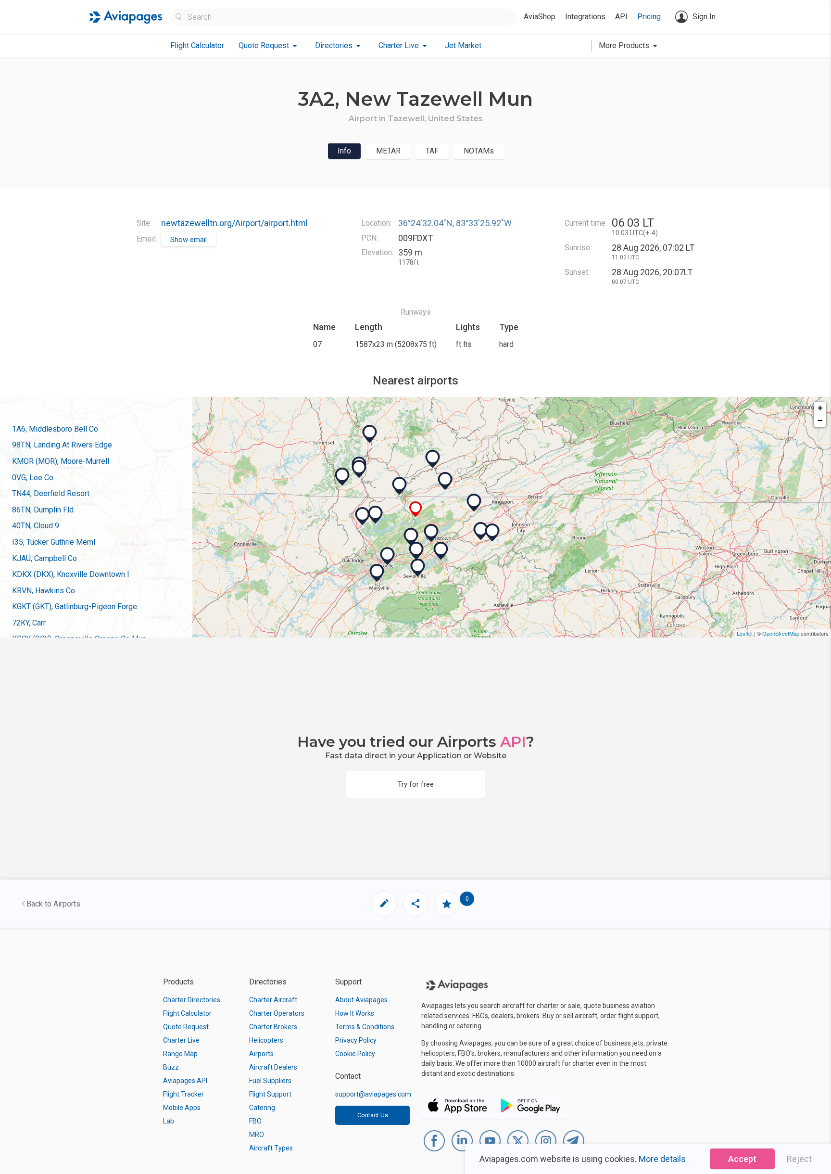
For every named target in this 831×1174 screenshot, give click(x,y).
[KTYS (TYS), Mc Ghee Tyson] (377, 573)
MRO (256, 1134)
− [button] (820, 420)
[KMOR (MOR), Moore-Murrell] (431, 533)
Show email (188, 239)
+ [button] (820, 408)
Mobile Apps (182, 1107)
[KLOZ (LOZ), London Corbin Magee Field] (370, 434)
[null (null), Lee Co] (445, 481)
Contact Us (372, 1115)
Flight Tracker (183, 1094)
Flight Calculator (197, 45)
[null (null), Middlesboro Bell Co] (399, 486)
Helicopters (266, 1040)
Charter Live (181, 1040)
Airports (261, 1054)
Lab (168, 1121)
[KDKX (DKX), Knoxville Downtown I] (387, 556)
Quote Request (186, 1027)
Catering (262, 1107)
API (621, 16)
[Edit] (384, 904)
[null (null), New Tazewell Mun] (415, 509)
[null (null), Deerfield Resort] (375, 515)
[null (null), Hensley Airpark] (492, 532)
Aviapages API (185, 1081)
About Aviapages (361, 1000)
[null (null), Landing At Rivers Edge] (411, 537)
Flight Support (270, 1094)
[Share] (415, 904)
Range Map (180, 1054)
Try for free (416, 784)
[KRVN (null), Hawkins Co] (474, 503)
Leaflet (745, 633)
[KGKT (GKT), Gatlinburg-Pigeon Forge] (418, 568)
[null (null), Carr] (359, 469)
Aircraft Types (271, 1148)
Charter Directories (191, 1000)
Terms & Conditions (364, 1027)
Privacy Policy (356, 1040)
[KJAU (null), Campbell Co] (362, 516)
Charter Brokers (273, 1027)
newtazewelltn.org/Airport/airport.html (234, 223)
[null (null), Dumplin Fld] (416, 551)
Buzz (171, 1067)
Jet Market (463, 45)
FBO (255, 1121)
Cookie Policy (355, 1054)
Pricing (649, 16)
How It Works (354, 1013)
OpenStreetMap (780, 633)
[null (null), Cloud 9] (441, 551)
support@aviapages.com (373, 1094)
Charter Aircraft (273, 1000)
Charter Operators (276, 1013)
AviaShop (539, 16)
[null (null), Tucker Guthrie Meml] (433, 459)
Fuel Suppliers (270, 1081)
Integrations (585, 16)
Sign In (704, 16)
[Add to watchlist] (447, 904)
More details (662, 1159)
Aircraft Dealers (273, 1067)
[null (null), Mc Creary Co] (342, 477)
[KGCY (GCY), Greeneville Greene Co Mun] (481, 531)
